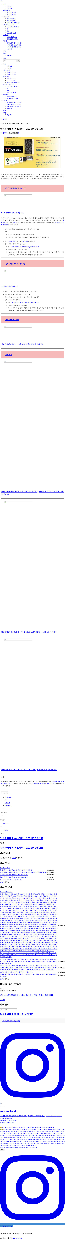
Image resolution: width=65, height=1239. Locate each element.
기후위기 (8, 354)
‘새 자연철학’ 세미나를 (9, 213)
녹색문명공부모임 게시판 (14, 45)
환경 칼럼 (9, 8)
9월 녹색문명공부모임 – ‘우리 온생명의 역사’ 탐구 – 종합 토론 (26, 995)
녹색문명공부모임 (12, 37)
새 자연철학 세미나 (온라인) (15, 188)
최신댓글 (2, 892)
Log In (5, 53)
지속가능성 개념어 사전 (13, 23)
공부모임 (5, 35)
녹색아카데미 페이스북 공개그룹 (16, 1014)
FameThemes (17, 1238)
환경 (4, 4)
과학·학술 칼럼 (11, 21)
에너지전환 (6, 10)
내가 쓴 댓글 (8, 892)
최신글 (2, 868)
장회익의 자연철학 (8, 25)
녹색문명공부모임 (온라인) (15, 264)
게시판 (5, 41)
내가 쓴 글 (7, 868)
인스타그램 (6, 784)
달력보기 (2, 1000)
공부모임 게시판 (51, 784)
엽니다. (21, 213)
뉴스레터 (9, 49)
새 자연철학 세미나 (12, 39)
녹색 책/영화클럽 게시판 (14, 47)
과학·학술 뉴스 (11, 19)
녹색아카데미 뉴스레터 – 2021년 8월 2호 (21, 838)
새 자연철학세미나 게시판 (14, 43)
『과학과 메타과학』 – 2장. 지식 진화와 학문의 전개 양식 (22, 344)
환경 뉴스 (9, 6)
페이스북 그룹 (56, 781)
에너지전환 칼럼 (11, 15)
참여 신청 (15, 222)
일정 (4, 51)
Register (9, 55)
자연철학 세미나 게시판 (38, 784)
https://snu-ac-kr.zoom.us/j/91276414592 (25, 247)
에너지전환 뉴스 (11, 12)
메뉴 (1, 1)
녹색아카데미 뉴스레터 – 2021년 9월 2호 (21, 847)
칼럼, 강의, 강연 (11, 33)
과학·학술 (6, 17)
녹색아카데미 (4, 119)
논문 (8, 31)
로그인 (14, 858)
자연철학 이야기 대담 (13, 27)
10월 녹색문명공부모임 (9, 286)
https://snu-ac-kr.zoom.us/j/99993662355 (25, 302)
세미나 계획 (12, 241)
